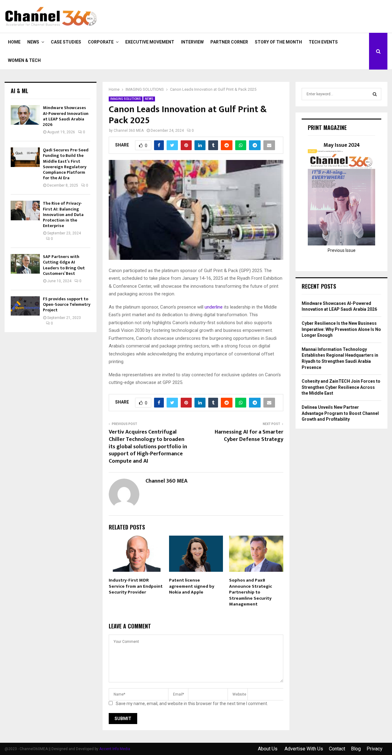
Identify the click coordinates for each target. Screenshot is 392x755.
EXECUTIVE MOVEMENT (149, 42)
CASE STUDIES (66, 42)
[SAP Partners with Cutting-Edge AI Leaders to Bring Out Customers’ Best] (25, 263)
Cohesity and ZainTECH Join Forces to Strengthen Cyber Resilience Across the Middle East (341, 387)
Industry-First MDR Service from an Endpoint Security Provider (136, 586)
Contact (337, 749)
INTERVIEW (192, 42)
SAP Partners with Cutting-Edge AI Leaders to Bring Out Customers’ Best (64, 265)
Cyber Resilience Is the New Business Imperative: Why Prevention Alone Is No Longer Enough (341, 329)
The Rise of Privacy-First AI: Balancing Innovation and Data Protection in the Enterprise (63, 214)
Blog (356, 749)
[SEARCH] (374, 94)
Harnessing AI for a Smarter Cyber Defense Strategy (249, 435)
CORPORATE (101, 42)
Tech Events (323, 42)
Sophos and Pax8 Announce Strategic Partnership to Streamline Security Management (250, 592)
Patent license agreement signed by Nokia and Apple (191, 586)
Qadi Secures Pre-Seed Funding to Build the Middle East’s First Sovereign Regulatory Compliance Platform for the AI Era (66, 163)
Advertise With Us (304, 749)
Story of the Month (278, 42)
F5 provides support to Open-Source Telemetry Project (66, 304)
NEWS (33, 42)
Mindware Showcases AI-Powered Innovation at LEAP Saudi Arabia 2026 (66, 116)
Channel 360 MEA (129, 130)
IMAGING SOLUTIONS (125, 99)
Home (14, 42)
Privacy (375, 749)
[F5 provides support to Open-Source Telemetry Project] (25, 306)
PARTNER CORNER (229, 42)
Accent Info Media (114, 749)
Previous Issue (342, 250)
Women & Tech (24, 60)
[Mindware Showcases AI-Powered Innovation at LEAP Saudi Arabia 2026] (25, 114)
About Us (268, 749)
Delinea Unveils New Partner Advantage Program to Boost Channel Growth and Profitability (340, 413)
